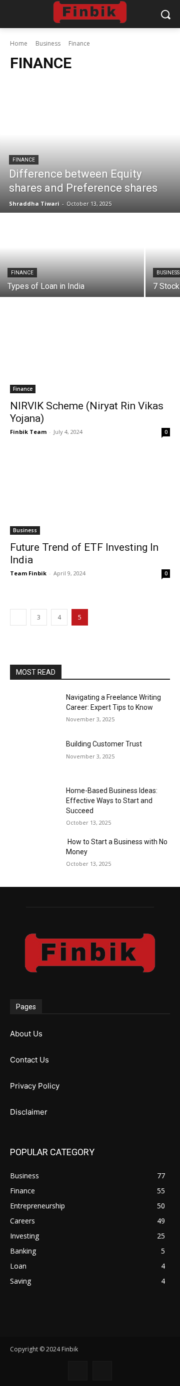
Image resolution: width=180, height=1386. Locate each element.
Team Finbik (28, 573)
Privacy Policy (35, 1086)
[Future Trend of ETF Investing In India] (90, 494)
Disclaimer (29, 1112)
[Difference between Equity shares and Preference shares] (90, 147)
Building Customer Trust (104, 744)
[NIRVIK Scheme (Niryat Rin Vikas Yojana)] (90, 353)
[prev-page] (18, 617)
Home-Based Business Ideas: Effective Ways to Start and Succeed (112, 800)
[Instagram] (102, 1370)
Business (48, 43)
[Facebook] (78, 1370)
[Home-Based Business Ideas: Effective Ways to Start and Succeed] (34, 803)
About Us (26, 1033)
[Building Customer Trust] (34, 756)
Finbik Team (28, 431)
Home (19, 43)
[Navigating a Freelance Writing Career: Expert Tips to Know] (34, 709)
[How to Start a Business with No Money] (34, 854)
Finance (23, 160)
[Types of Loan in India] (72, 255)
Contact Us (29, 1059)
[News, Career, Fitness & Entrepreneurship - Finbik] (90, 12)
